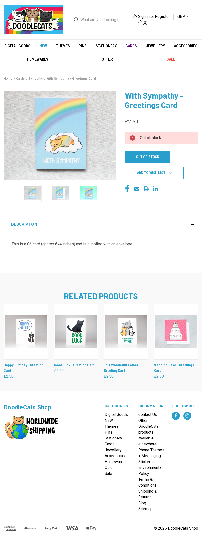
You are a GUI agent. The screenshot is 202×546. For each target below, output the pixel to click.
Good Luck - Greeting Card (74, 365)
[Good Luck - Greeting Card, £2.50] (76, 332)
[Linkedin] (155, 189)
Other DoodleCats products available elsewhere (148, 432)
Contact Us (147, 414)
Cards (131, 46)
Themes (63, 46)
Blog (142, 503)
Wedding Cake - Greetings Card (174, 368)
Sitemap (145, 508)
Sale (171, 59)
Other (107, 59)
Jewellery (155, 46)
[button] (101, 224)
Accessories (185, 46)
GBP (181, 16)
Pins (83, 46)
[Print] (146, 189)
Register (162, 16)
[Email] (136, 189)
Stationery (106, 46)
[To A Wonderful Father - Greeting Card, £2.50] (126, 332)
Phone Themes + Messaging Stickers (151, 456)
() (144, 22)
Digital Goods (17, 46)
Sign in (144, 16)
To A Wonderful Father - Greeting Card (122, 368)
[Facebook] (127, 189)
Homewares (37, 59)
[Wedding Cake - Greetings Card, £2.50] (176, 332)
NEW (43, 46)
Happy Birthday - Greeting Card (23, 368)
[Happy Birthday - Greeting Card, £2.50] (26, 332)
